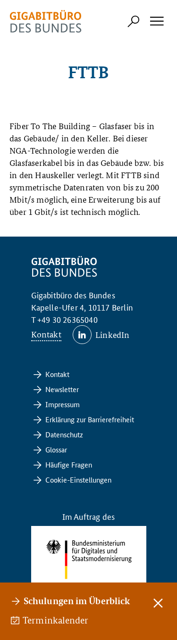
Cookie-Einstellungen (78, 479)
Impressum (62, 404)
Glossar (56, 449)
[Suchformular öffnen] (133, 21)
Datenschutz (64, 434)
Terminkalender (56, 620)
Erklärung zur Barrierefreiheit (89, 419)
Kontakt (46, 334)
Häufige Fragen (68, 464)
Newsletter (62, 389)
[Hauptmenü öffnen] (156, 21)
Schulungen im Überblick (77, 601)
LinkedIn (112, 334)
